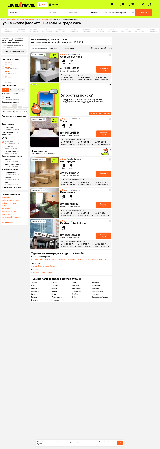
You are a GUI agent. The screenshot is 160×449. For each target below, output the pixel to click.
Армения (95, 288)
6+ (11, 90)
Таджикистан (57, 297)
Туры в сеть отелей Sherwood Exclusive (59, 259)
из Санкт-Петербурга (10, 200)
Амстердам (67, 161)
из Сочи (5, 220)
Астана (42, 273)
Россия (54, 282)
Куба (74, 297)
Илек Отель (67, 192)
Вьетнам (75, 285)
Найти (143, 12)
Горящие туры (37, 259)
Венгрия (34, 300)
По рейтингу (69, 48)
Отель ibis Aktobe (71, 56)
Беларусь (35, 288)
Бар (6, 183)
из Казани (5, 206)
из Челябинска (7, 223)
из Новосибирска (9, 211)
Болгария (55, 300)
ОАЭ (33, 285)
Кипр (33, 294)
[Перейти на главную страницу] (21, 4)
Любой (5, 90)
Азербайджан (97, 291)
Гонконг (34, 297)
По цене (53, 48)
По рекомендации (39, 48)
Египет (74, 282)
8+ (19, 90)
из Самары (6, 209)
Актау (49, 273)
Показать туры (104, 69)
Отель (7, 97)
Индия (54, 291)
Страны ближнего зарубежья (43, 266)
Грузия (54, 288)
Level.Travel (9, 128)
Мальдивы (96, 285)
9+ (23, 90)
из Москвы (6, 197)
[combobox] (28, 12)
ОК (120, 443)
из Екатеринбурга (9, 203)
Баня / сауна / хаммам (13, 164)
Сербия (75, 294)
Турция (34, 282)
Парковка (8, 178)
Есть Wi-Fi (9, 146)
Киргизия (95, 294)
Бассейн (8, 160)
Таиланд (55, 285)
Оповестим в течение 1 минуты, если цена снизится (12, 46)
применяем (65, 442)
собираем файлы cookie (49, 442)
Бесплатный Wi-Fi (12, 151)
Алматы (34, 273)
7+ (15, 90)
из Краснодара (8, 214)
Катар (54, 294)
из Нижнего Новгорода (11, 217)
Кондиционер (10, 173)
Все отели (9, 141)
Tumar (64, 121)
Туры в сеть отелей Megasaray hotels (92, 259)
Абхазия (95, 282)
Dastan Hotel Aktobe (73, 223)
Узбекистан (76, 291)
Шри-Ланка (76, 288)
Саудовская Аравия (100, 297)
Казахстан (35, 291)
